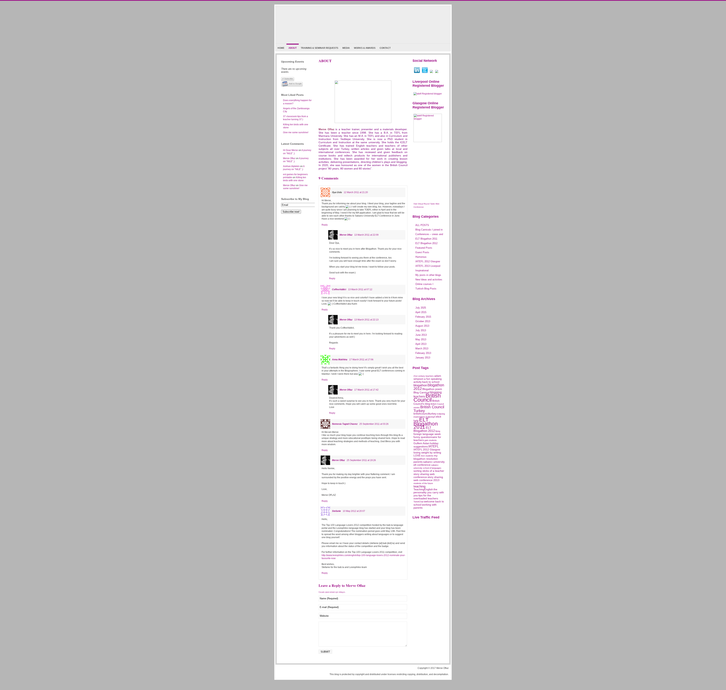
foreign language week (427, 434)
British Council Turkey (428, 409)
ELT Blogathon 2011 (425, 423)
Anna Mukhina (339, 359)
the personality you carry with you (428, 492)
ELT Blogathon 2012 (424, 429)
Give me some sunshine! (295, 132)
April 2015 (420, 312)
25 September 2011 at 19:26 (361, 460)
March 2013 (421, 348)
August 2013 (422, 325)
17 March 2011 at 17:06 (361, 359)
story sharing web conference (424, 476)
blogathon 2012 (428, 387)
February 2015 (423, 316)
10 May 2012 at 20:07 (354, 511)
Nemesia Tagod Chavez (345, 424)
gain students (430, 440)
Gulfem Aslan (421, 443)
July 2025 (420, 307)
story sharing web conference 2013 (428, 479)
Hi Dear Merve (290, 150)
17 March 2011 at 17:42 (366, 389)
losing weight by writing (427, 452)
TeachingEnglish (423, 489)
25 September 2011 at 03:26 (374, 424)
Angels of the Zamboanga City (296, 110)
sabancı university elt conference (429, 463)
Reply (325, 225)
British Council (427, 397)
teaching (419, 486)
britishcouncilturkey (424, 413)
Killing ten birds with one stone (295, 126)
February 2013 (423, 353)
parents (418, 461)
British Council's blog (426, 402)
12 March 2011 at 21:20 (356, 192)
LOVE (416, 455)
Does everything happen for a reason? (297, 102)
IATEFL (433, 446)
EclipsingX (430, 417)
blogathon (420, 385)
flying (437, 431)
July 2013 (420, 330)
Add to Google (295, 84)
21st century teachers (423, 376)
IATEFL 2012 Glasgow (426, 449)
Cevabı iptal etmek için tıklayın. (332, 592)
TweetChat (418, 501)
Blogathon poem (432, 389)
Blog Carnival (421, 392)
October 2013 (422, 321)
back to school (430, 382)
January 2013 (422, 357)
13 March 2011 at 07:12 (360, 289)
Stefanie (336, 511)
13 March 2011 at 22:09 (366, 235)
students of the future (423, 483)
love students (427, 456)
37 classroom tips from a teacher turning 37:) (295, 118)
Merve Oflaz (289, 158)
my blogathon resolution (425, 457)
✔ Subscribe (287, 79)
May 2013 (420, 339)
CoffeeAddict (339, 289)
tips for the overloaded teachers (425, 497)
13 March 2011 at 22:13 (366, 319)
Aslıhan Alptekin (291, 166)
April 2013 (420, 344)
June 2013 (421, 334)
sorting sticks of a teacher (428, 471)
